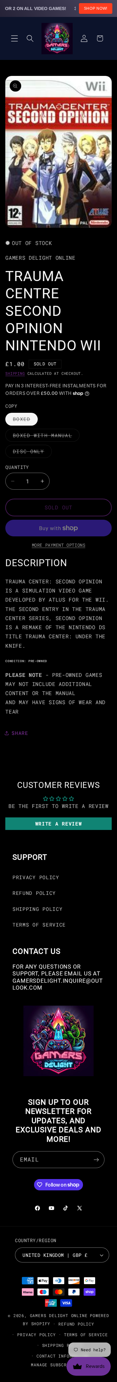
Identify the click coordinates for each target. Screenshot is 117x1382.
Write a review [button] (58, 823)
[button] (14, 38)
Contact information (63, 1355)
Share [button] (20, 733)
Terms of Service (39, 924)
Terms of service (86, 1334)
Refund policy (76, 1323)
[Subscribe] (96, 1159)
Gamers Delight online (59, 1315)
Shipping (15, 373)
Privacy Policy (35, 877)
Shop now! (95, 8)
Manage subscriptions (58, 1364)
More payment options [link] (58, 545)
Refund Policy (34, 893)
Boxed (25, 420)
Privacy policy (36, 1334)
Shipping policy (62, 1345)
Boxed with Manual (46, 437)
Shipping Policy (37, 909)
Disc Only (32, 453)
